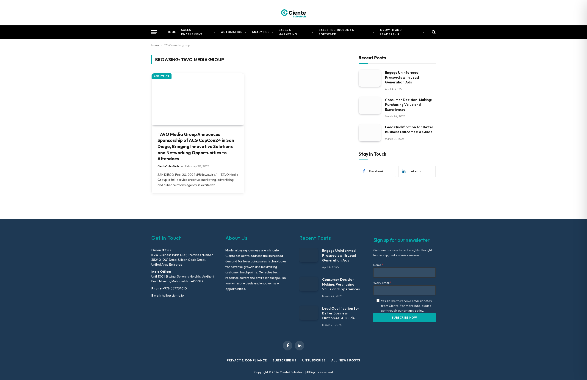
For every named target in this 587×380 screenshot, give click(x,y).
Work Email (382, 283)
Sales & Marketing (288, 32)
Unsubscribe (314, 360)
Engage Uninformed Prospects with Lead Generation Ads (402, 77)
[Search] (433, 32)
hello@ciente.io (172, 295)
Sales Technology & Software (336, 32)
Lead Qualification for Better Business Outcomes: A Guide (409, 129)
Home (171, 32)
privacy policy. (414, 310)
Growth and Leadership (391, 32)
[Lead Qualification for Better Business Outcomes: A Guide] (370, 132)
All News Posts (345, 360)
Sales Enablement (192, 32)
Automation (232, 32)
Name (378, 265)
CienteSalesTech (168, 166)
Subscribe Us (284, 360)
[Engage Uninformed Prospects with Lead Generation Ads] (370, 78)
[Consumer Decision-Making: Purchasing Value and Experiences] (370, 105)
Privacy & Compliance (247, 360)
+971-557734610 (175, 288)
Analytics (260, 32)
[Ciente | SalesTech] (293, 12)
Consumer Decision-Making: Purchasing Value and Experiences (408, 104)
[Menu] (154, 32)
